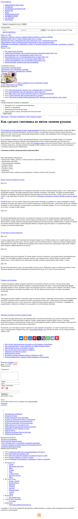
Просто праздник (24, 432)
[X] (39, 338)
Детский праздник (25, 421)
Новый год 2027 (23, 428)
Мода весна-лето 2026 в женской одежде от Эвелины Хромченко (31, 93)
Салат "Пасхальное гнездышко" (12, 85)
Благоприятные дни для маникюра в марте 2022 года (23, 55)
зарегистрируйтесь (8, 32)
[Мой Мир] (30, 338)
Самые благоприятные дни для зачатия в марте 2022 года (25, 59)
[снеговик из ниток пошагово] (12, 232)
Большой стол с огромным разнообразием (19, 105)
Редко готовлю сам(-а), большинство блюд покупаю (23, 111)
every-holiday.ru (6, 2)
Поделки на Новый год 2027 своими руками (25, 117)
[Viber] (43, 338)
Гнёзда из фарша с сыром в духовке (21, 457)
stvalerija (11, 362)
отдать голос (7, 113)
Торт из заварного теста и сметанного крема (32, 83)
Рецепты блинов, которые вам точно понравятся (21, 62)
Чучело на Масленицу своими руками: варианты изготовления (27, 357)
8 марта (14, 416)
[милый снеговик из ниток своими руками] (16, 315)
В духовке (12, 501)
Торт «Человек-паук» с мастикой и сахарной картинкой (20, 443)
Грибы (11, 464)
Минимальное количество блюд (16, 109)
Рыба (10, 472)
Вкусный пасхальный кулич (19, 454)
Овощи (11, 470)
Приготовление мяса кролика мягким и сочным (26, 95)
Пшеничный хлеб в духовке (32, 39)
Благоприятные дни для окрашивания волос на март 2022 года (26, 57)
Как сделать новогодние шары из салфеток (20, 350)
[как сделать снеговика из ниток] (12, 179)
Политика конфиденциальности (20, 505)
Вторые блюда (14, 483)
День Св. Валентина (28, 419)
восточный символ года (38, 329)
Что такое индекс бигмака (14, 51)
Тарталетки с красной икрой (11, 67)
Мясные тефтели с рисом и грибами (40, 37)
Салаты (11, 492)
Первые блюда (14, 490)
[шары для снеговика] (9, 280)
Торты (11, 494)
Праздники (5, 117)
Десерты (12, 486)
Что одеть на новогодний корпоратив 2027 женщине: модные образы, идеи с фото (38, 97)
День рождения (22, 417)
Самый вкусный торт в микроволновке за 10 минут (27, 452)
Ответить (4, 403)
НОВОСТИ (9, 10)
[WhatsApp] (48, 338)
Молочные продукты (16, 466)
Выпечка (12, 484)
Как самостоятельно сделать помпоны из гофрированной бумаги (27, 346)
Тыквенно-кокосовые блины (11, 446)
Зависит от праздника (12, 107)
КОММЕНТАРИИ (11, 16)
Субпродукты (13, 474)
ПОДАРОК (9, 20)
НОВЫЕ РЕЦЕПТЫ (12, 14)
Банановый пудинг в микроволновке (41, 42)
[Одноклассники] (26, 338)
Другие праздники (26, 423)
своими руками (39, 143)
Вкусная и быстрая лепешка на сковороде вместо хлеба (28, 455)
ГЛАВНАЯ (9, 7)
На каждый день (14, 497)
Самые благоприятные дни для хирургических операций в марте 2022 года (31, 53)
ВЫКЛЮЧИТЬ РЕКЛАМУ (14, 5)
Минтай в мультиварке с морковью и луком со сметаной (30, 459)
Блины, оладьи (14, 481)
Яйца (11, 477)
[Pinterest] (34, 338)
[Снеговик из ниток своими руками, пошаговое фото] (20, 130)
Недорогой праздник (28, 427)
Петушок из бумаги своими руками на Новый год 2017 (24, 355)
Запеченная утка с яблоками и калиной (14, 69)
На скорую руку (23, 425)
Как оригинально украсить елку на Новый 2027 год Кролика (30, 90)
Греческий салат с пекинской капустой (43, 40)
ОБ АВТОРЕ (9, 18)
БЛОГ (7, 12)
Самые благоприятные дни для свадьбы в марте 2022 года (25, 60)
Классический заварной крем (11, 441)
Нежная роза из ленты (12, 353)
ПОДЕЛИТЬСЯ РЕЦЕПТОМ (15, 9)
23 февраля (18, 414)
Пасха (13, 430)
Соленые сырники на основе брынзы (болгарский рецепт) (21, 445)
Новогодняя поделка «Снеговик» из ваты (19, 348)
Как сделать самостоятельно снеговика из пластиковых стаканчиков (28, 344)
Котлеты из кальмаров (9, 439)
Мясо (11, 468)
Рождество (18, 434)
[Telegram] (52, 338)
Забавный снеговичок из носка (15, 351)
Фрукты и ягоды (14, 475)
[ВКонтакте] (21, 338)
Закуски (12, 488)
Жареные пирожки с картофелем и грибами (16, 71)
